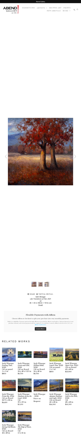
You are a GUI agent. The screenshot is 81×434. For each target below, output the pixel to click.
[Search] (74, 10)
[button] (42, 7)
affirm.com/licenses (40, 324)
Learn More (40, 329)
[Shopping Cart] (77, 9)
